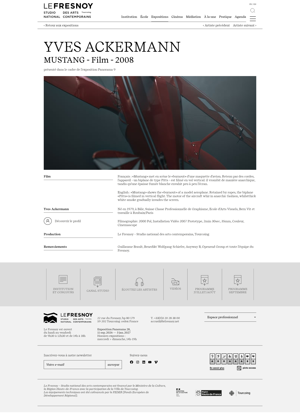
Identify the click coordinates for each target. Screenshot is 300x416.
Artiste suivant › (244, 25)
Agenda (240, 17)
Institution (129, 17)
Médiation (193, 17)
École (144, 17)
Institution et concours (63, 290)
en (254, 4)
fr (250, 4)
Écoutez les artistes (139, 289)
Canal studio (98, 290)
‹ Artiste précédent (216, 25)
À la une (210, 17)
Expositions (159, 17)
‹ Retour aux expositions (61, 25)
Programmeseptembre (237, 290)
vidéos (175, 288)
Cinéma (177, 17)
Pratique (225, 17)
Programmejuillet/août (205, 290)
